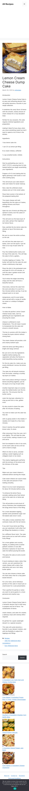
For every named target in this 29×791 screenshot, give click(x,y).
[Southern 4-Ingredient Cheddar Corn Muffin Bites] (8, 707)
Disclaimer (22, 775)
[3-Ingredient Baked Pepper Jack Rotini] (8, 740)
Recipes (7, 638)
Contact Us (14, 775)
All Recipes (7, 4)
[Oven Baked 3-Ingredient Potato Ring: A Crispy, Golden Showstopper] (8, 690)
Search (4, 654)
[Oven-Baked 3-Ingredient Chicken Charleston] (8, 758)
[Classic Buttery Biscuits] (8, 725)
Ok (15, 788)
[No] (27, 785)
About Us (6, 775)
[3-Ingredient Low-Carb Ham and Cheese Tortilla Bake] (8, 672)
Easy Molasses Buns (11, 646)
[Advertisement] (14, 23)
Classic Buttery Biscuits (9, 732)
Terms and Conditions (14, 778)
